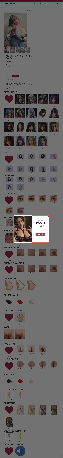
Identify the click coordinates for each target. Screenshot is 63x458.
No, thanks (40, 237)
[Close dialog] (48, 216)
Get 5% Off (40, 234)
